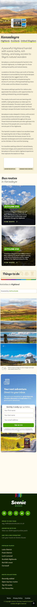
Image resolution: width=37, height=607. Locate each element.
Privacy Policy (17, 598)
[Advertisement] (18, 163)
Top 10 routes (7, 585)
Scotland (15, 41)
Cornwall (5, 566)
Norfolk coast (7, 562)
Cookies (27, 598)
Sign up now (18, 425)
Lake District (7, 550)
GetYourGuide (13, 291)
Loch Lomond (7, 556)
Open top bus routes (10, 582)
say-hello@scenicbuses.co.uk (13, 523)
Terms (9, 598)
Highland (5, 41)
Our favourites (7, 588)
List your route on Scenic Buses (14, 538)
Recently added (8, 579)
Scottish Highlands (9, 559)
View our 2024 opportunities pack (14, 531)
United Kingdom (28, 41)
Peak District (7, 553)
